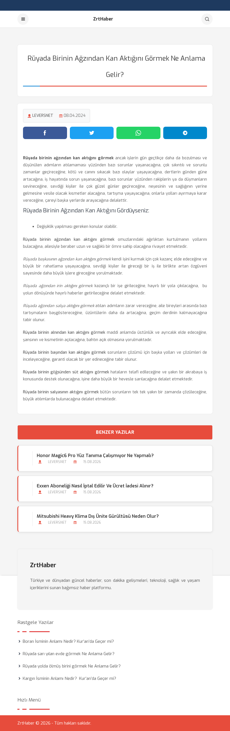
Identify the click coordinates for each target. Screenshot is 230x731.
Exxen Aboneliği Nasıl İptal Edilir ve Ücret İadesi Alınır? (95, 486)
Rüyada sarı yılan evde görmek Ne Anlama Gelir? (68, 654)
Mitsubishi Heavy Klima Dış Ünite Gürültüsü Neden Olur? (98, 516)
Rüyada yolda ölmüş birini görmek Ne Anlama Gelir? (72, 666)
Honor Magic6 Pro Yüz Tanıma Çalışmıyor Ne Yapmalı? (95, 455)
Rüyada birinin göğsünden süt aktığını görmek (66, 372)
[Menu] (23, 19)
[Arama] (207, 19)
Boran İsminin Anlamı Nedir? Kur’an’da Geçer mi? (68, 641)
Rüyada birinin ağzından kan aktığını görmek (68, 239)
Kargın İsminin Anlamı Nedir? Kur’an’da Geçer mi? (69, 678)
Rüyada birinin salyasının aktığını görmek (61, 392)
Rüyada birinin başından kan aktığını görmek (64, 352)
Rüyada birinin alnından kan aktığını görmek (64, 332)
